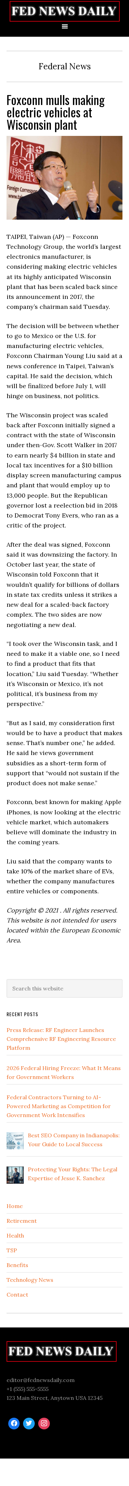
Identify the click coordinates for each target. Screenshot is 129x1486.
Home (15, 1206)
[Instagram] (44, 1423)
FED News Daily (64, 11)
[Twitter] (28, 1423)
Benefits (17, 1265)
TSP (12, 1250)
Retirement (22, 1220)
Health (15, 1235)
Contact (17, 1294)
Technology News (30, 1279)
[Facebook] (14, 1423)
